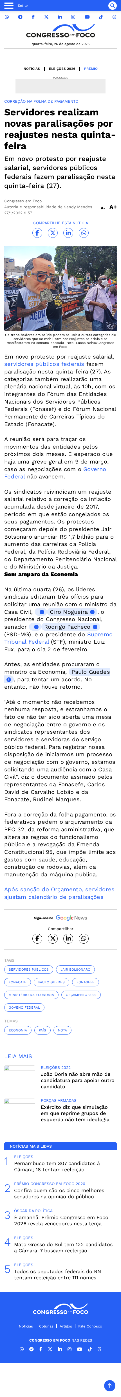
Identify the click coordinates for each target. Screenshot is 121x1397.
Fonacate (17, 982)
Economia (18, 1030)
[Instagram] (73, 17)
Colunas (46, 1326)
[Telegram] (20, 17)
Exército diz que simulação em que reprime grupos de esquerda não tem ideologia (75, 1113)
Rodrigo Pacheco (67, 626)
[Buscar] (112, 5)
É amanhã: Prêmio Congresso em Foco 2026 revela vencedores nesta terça (61, 1220)
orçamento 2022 (81, 995)
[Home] (60, 31)
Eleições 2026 (62, 69)
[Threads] (114, 17)
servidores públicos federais (44, 364)
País (42, 1030)
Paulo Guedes (51, 982)
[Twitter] (46, 17)
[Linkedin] (60, 17)
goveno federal (24, 1007)
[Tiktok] (101, 17)
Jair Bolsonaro (75, 969)
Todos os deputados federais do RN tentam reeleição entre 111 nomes (57, 1274)
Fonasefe (86, 982)
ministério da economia (31, 995)
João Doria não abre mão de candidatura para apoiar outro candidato (78, 1080)
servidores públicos (29, 969)
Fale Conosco (90, 1326)
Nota (62, 1030)
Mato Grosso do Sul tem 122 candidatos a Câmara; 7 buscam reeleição (63, 1247)
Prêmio (91, 69)
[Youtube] (87, 17)
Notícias (32, 69)
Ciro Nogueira (69, 611)
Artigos (66, 1326)
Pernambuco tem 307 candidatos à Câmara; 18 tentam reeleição (57, 1166)
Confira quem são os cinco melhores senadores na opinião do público (59, 1193)
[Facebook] (33, 17)
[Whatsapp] (7, 17)
